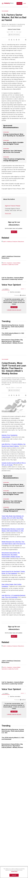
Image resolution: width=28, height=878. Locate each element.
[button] (3, 3)
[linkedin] (11, 39)
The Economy (5, 11)
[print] (25, 39)
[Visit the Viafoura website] (23, 295)
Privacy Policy (14, 871)
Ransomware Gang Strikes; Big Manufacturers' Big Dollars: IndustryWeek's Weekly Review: (11, 554)
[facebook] (9, 39)
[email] (19, 39)
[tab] (6, 289)
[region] (14, 292)
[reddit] (16, 39)
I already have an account (14, 310)
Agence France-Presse (14, 29)
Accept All (14, 875)
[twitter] (14, 39)
